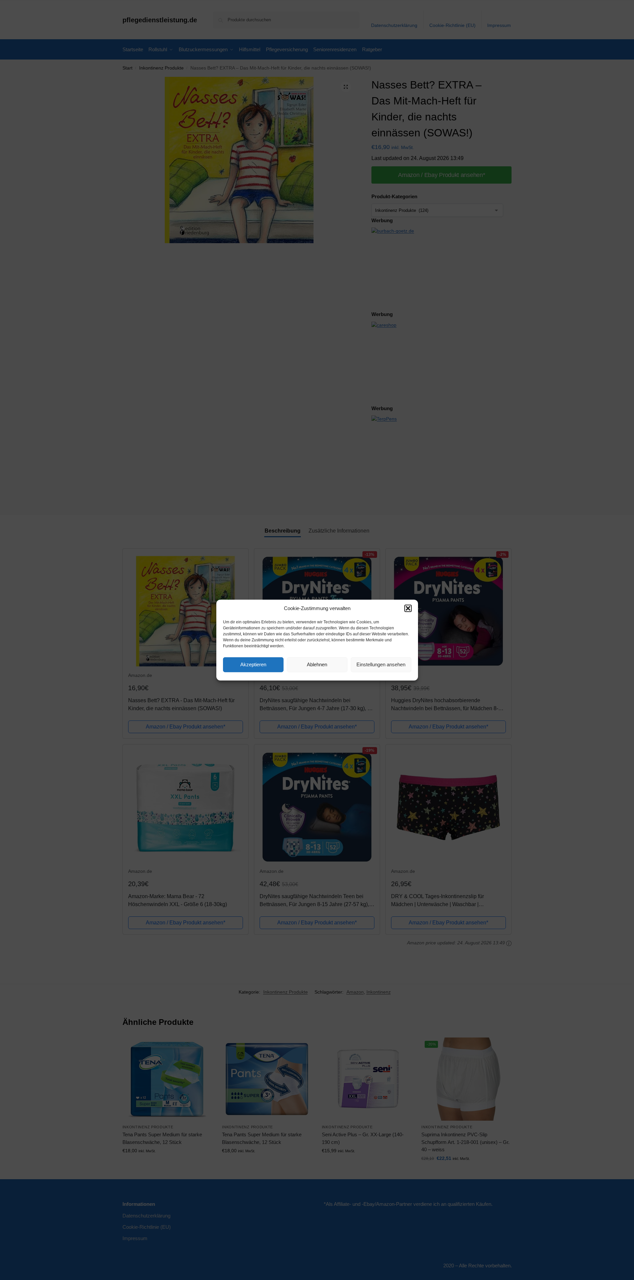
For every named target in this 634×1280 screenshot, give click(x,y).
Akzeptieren (253, 664)
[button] (408, 608)
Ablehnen (317, 664)
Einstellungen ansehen (380, 664)
